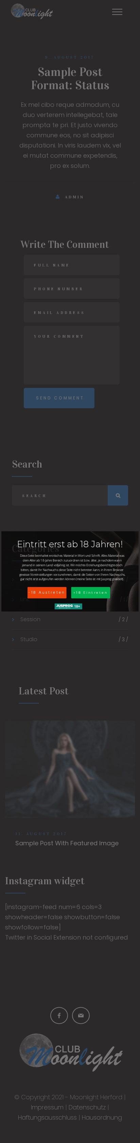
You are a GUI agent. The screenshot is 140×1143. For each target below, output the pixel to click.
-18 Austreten (47, 593)
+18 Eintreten (90, 592)
